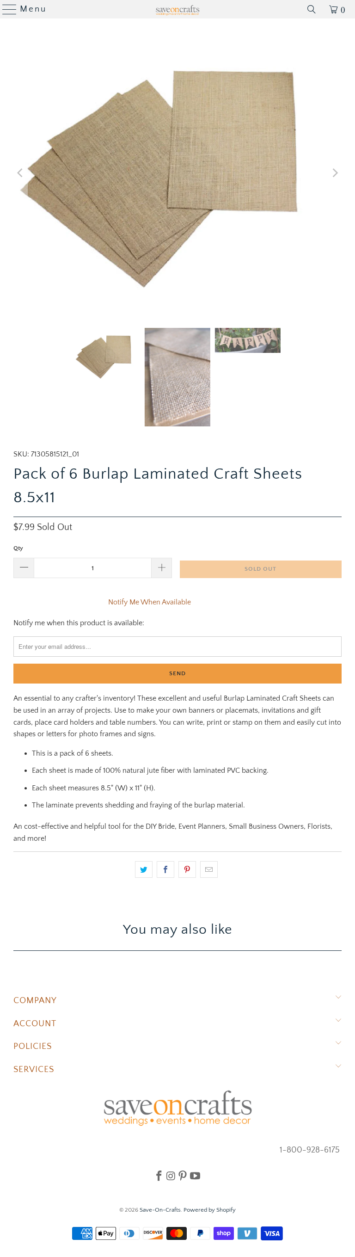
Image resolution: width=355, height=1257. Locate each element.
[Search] (311, 9)
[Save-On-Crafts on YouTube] (195, 1176)
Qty (18, 548)
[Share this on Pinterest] (187, 869)
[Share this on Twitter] (144, 869)
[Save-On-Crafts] (177, 9)
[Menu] (6, 9)
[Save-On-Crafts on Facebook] (159, 1176)
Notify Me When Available (149, 602)
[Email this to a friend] (209, 869)
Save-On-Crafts (160, 1210)
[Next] (334, 173)
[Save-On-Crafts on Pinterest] (183, 1176)
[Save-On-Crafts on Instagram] (170, 1176)
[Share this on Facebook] (165, 869)
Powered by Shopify (210, 1210)
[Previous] (20, 173)
